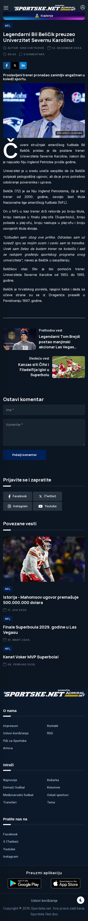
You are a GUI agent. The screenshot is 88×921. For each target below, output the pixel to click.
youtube (51, 506)
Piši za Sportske (14, 741)
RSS (50, 733)
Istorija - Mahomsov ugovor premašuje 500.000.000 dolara (41, 599)
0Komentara (34, 54)
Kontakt (52, 726)
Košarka (53, 780)
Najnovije (10, 780)
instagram (20, 506)
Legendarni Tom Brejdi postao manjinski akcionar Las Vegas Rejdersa (59, 344)
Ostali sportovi (58, 795)
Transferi (10, 802)
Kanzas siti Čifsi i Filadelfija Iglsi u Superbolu (33, 369)
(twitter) (50, 496)
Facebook (10, 834)
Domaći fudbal (14, 787)
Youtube (9, 849)
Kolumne (53, 787)
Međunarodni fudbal (18, 795)
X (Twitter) (10, 841)
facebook (20, 496)
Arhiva (8, 748)
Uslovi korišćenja (15, 733)
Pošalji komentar (24, 455)
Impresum (10, 726)
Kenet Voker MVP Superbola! (31, 657)
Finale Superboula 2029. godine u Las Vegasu (40, 629)
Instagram (10, 856)
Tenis (51, 802)
